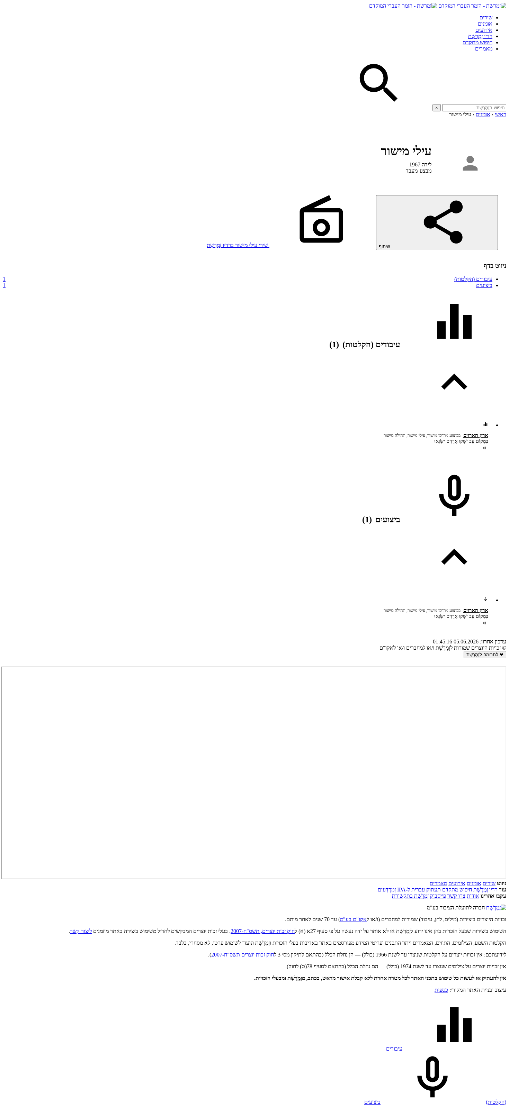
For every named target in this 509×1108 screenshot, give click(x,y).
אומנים (485, 24)
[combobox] (474, 107)
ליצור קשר (81, 931)
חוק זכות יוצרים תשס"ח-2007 (242, 955)
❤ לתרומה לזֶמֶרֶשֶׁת (484, 654)
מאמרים (483, 49)
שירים (486, 17)
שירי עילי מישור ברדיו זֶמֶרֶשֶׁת (238, 245)
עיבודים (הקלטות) (247, 279)
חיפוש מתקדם (477, 42)
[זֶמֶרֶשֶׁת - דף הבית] (496, 907)
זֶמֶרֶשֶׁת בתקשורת (410, 896)
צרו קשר (456, 896)
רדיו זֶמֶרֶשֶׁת (480, 36)
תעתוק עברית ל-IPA (419, 889)
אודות (473, 896)
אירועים (483, 30)
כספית (441, 990)
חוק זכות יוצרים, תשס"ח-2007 (263, 931)
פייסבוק (438, 896)
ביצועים (247, 285)
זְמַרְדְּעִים (387, 889)
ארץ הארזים (475, 435)
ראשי (500, 114)
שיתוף (385, 246)
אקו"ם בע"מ (353, 919)
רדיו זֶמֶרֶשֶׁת (485, 889)
